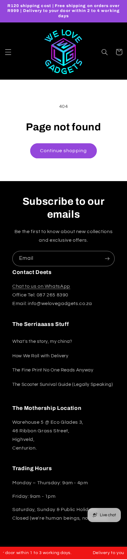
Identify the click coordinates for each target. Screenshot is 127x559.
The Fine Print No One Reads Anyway (52, 370)
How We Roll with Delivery (40, 356)
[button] (8, 52)
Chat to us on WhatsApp (41, 286)
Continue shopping (63, 150)
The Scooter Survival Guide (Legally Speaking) (62, 384)
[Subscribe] (107, 258)
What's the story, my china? (42, 341)
